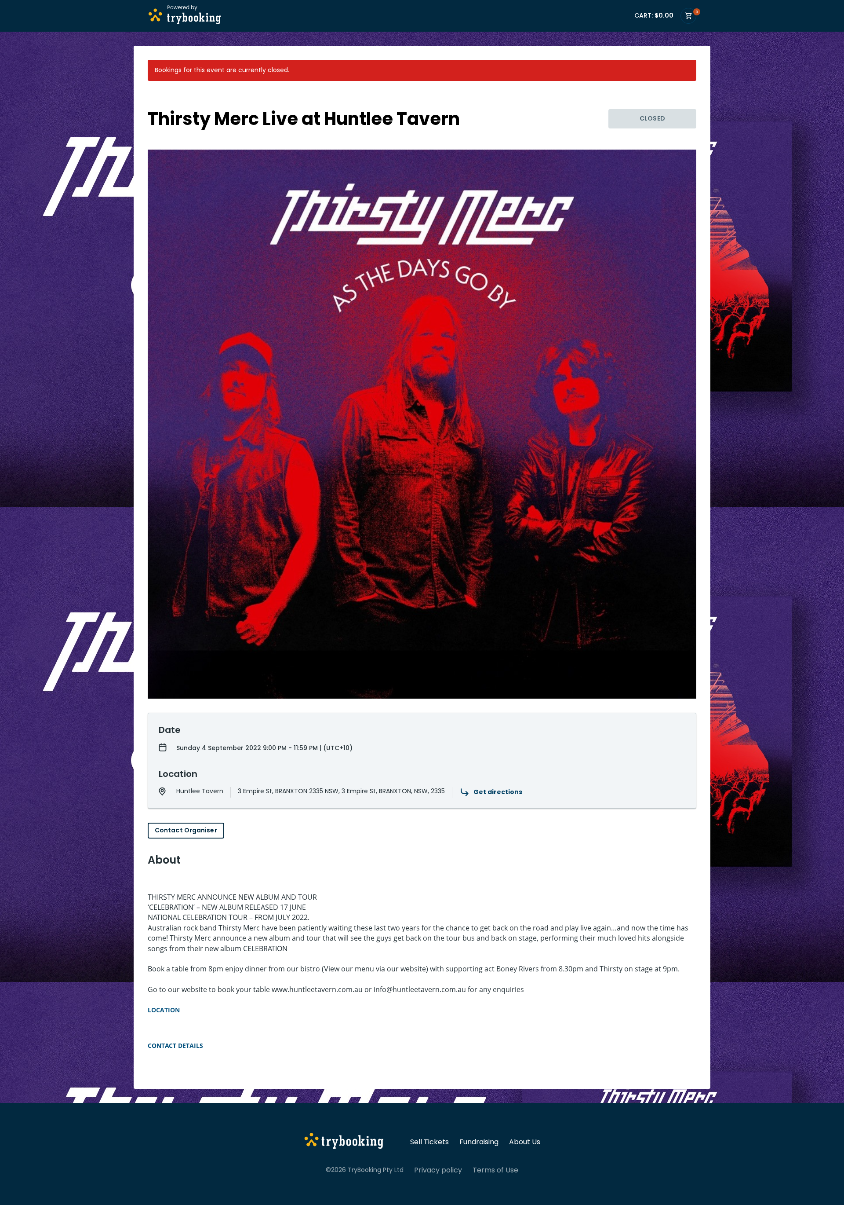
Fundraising (478, 1142)
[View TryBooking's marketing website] (344, 1142)
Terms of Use (495, 1170)
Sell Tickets (429, 1142)
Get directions (497, 791)
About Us (524, 1142)
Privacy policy (438, 1170)
